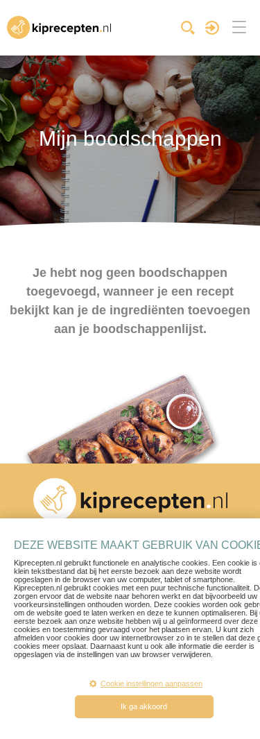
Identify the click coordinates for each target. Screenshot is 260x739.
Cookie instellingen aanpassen (151, 683)
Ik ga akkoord (144, 706)
